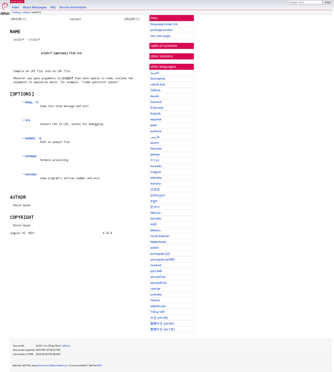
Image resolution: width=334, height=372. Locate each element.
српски (155, 288)
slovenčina (157, 277)
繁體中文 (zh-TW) (162, 329)
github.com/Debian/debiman (51, 365)
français (156, 148)
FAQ (53, 7)
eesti (153, 125)
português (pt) (160, 253)
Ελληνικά (156, 108)
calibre (26, 12)
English (155, 113)
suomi (154, 143)
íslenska (156, 178)
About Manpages (35, 7)
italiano (155, 183)
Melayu (155, 230)
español (155, 119)
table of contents (164, 46)
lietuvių (155, 213)
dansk (154, 96)
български (157, 78)
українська (158, 306)
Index (15, 7)
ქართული (157, 195)
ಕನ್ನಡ (153, 201)
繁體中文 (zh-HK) (162, 323)
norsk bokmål (159, 236)
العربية (154, 73)
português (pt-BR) (162, 259)
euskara (155, 131)
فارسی (154, 137)
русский (156, 271)
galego (155, 154)
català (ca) (157, 84)
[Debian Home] (5, 8)
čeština (155, 90)
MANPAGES (17, 1)
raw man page (160, 36)
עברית (154, 160)
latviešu (155, 218)
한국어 (155, 207)
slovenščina (158, 283)
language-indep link (164, 24)
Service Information (72, 7)
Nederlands (158, 242)
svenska (156, 294)
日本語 (155, 189)
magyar (155, 172)
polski (154, 247)
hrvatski (155, 166)
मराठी (153, 224)
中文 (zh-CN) (159, 318)
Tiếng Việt (157, 312)
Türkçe (155, 300)
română (155, 265)
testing (16, 12)
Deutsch (156, 102)
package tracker (161, 30)
